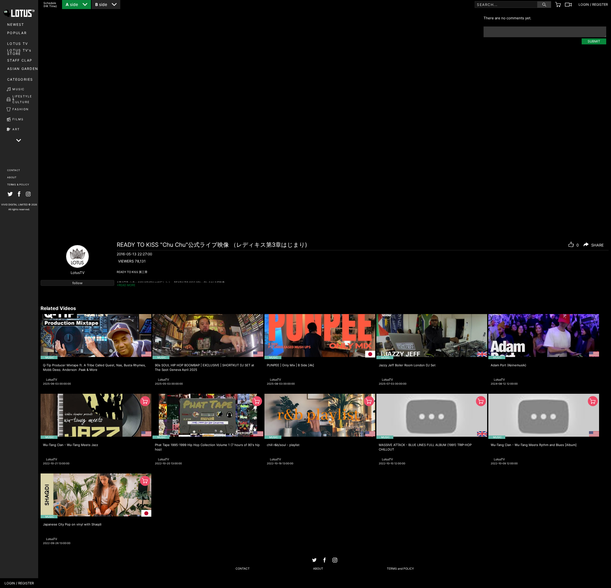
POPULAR (17, 33)
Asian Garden (22, 69)
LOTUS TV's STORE (19, 52)
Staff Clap (19, 60)
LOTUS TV (17, 44)
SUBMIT (594, 41)
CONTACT (13, 170)
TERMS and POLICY (400, 568)
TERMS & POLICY (18, 184)
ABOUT (11, 177)
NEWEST (15, 24)
